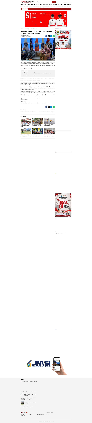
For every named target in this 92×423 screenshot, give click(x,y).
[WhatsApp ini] (54, 36)
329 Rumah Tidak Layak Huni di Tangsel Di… (30, 395)
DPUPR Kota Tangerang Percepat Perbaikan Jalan (36, 125)
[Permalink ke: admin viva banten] (22, 35)
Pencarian (54, 1)
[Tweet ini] (49, 36)
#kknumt (27, 102)
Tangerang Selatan (24, 390)
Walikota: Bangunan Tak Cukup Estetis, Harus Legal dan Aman (37, 73)
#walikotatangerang (41, 102)
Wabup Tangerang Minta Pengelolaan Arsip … (28, 407)
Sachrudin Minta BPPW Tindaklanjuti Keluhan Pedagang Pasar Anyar (25, 73)
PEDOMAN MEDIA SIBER (40, 414)
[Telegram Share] (51, 36)
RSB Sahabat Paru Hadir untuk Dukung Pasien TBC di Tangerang (37, 136)
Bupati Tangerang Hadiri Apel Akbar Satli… (29, 403)
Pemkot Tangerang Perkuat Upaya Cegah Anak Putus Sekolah (25, 125)
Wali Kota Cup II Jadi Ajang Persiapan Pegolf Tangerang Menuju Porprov (26, 136)
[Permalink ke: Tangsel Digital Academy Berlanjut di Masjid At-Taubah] (29, 385)
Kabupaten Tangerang (27, 397)
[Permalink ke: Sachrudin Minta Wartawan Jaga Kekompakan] (49, 121)
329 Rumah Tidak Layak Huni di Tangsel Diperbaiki (42, 9)
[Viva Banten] (29, 1)
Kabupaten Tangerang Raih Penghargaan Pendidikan (63, 9)
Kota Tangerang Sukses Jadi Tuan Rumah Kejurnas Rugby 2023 (47, 111)
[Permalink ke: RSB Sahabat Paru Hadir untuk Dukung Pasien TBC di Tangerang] (37, 131)
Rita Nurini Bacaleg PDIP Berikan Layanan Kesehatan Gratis (29, 111)
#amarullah (23, 102)
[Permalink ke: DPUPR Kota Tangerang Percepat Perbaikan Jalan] (37, 121)
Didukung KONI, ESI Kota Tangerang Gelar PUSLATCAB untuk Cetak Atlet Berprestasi (49, 136)
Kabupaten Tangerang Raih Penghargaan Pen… (29, 399)
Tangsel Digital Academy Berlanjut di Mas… (28, 391)
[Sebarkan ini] (46, 36)
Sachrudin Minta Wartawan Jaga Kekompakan (48, 125)
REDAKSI (30, 414)
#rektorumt (32, 102)
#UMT (36, 102)
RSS (48, 414)
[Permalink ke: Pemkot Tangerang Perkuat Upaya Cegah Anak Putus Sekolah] (26, 121)
